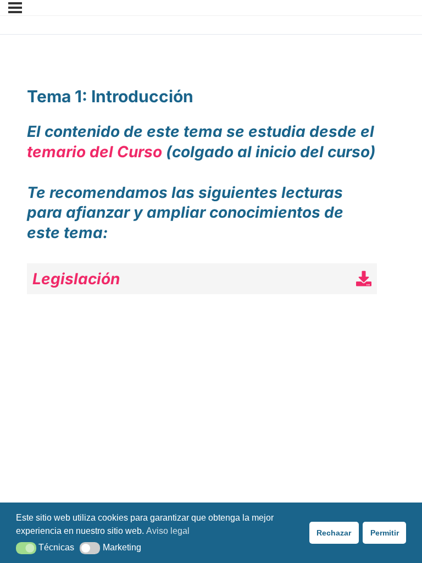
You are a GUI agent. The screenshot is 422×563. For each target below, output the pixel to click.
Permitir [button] (384, 532)
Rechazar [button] (333, 532)
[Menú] (15, 7)
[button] (26, 548)
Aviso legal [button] (168, 531)
